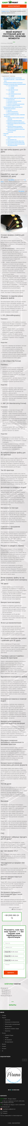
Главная (4, 11)
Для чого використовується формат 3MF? (16, 142)
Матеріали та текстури (12, 102)
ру (2, 1050)
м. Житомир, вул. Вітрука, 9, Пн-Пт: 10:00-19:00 (13, 1104)
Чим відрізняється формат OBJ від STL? (16, 141)
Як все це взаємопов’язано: (13, 113)
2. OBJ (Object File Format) (13, 89)
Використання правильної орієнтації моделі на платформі (16, 124)
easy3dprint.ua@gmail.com (9, 1109)
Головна (4, 1015)
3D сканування (8, 1039)
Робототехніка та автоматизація (12, 1024)
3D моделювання (9, 1041)
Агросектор (7, 1019)
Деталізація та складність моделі (14, 101)
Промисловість (8, 1026)
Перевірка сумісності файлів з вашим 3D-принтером (16, 118)
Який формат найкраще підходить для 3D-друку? (16, 137)
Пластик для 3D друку (5, 995)
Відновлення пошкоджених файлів (15, 120)
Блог (8, 11)
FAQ (5, 135)
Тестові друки (10, 132)
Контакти (4, 1048)
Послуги (4, 1033)
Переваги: (12, 87)
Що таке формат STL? (12, 139)
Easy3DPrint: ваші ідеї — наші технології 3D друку (14, 80)
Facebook (5, 1111)
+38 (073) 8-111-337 (5, 1106)
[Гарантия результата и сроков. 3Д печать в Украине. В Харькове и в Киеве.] (10, 2)
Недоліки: (12, 88)
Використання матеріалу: (13, 111)
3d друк (6, 1037)
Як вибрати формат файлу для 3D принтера (14, 98)
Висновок (6, 133)
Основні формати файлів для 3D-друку (13, 82)
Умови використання (17, 1115)
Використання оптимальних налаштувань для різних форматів (16, 130)
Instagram (5, 1113)
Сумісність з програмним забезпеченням (16, 104)
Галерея (4, 1046)
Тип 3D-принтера (11, 99)
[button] (26, 1060)
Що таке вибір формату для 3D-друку (13, 77)
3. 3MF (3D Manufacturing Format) (14, 93)
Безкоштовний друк (14, 6)
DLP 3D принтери (5, 990)
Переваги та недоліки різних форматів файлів (15, 84)
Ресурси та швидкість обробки (14, 105)
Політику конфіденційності (6, 1115)
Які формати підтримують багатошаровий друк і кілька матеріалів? (16, 144)
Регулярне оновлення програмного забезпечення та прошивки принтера (15, 127)
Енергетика (7, 1030)
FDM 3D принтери (5, 991)
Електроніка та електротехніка (12, 1022)
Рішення (4, 1017)
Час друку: (10, 110)
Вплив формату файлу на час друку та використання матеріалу (13, 108)
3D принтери (3, 988)
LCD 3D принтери (5, 993)
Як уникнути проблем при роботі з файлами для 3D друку (14, 115)
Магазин (4, 1044)
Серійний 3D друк (9, 1035)
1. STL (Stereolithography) (13, 85)
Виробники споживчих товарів (12, 1028)
